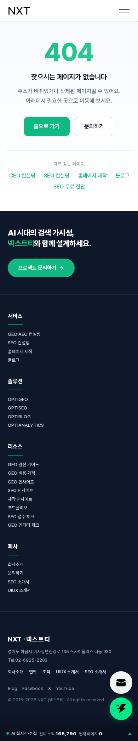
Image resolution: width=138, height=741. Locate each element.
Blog (12, 688)
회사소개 (15, 564)
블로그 (122, 175)
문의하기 (94, 126)
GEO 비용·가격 (21, 473)
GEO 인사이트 (21, 482)
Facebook (32, 688)
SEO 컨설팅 (56, 175)
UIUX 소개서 (19, 590)
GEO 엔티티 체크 (23, 525)
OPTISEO (17, 408)
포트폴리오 (17, 507)
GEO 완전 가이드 (23, 464)
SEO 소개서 (18, 581)
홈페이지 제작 (92, 175)
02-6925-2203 (31, 660)
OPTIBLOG (19, 416)
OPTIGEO (18, 399)
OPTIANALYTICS (26, 425)
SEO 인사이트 (20, 490)
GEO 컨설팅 (22, 175)
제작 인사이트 (20, 499)
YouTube (65, 688)
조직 (46, 671)
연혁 (33, 671)
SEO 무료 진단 (69, 186)
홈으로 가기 (47, 126)
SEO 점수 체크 (21, 516)
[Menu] (124, 10)
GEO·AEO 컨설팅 (24, 334)
